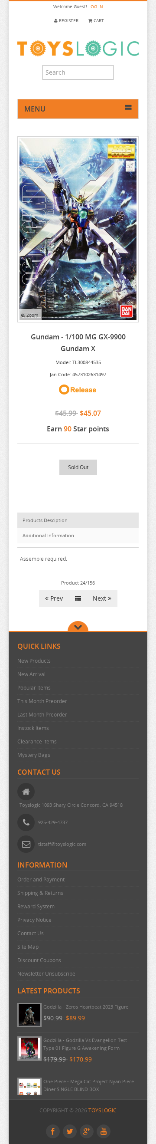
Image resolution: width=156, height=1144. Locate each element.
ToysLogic (102, 1110)
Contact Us (30, 933)
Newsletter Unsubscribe (46, 973)
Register (68, 20)
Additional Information (48, 535)
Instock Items (33, 728)
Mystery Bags (33, 755)
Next (100, 598)
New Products (34, 660)
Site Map (28, 946)
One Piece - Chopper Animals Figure (83, 1006)
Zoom (31, 315)
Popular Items (34, 687)
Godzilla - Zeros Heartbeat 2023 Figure (85, 1040)
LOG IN (95, 7)
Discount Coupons (39, 960)
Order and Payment (41, 879)
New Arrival (31, 674)
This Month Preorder (42, 701)
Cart (98, 20)
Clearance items (37, 741)
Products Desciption (45, 520)
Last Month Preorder (42, 714)
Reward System (36, 906)
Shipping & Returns (40, 893)
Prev (56, 598)
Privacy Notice (34, 920)
